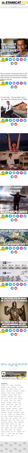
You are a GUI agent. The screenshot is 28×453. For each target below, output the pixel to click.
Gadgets (3, 404)
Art (18, 387)
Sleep (2, 427)
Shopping (15, 425)
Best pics (11, 388)
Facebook (20, 398)
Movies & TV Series (18, 416)
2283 (16, 363)
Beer (7, 388)
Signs (20, 425)
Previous (3, 363)
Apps (8, 387)
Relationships (21, 421)
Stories (6, 429)
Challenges (22, 390)
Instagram (3, 410)
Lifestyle (22, 412)
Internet (12, 410)
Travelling (19, 431)
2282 (13, 363)
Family (11, 400)
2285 (23, 363)
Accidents (3, 385)
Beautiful (3, 388)
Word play (8, 435)
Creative (15, 394)
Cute (19, 394)
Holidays (3, 408)
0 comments (2, 84)
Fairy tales (6, 400)
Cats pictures (16, 390)
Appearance (3, 387)
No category (15, 418)
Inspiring (20, 408)
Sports (15, 427)
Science (2, 425)
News (10, 418)
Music (2, 418)
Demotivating (10, 396)
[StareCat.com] (14, 3)
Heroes (19, 406)
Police (14, 420)
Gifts (20, 404)
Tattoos (10, 429)
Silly (23, 425)
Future (19, 402)
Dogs (15, 396)
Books (16, 388)
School (19, 423)
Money (5, 416)
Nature (6, 418)
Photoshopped (4, 420)
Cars (20, 388)
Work (12, 435)
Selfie (7, 425)
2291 (15, 364)
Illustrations (8, 408)
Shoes (10, 425)
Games (16, 404)
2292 (19, 364)
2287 (2, 364)
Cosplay (10, 394)
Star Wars (20, 427)
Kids (20, 410)
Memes (22, 414)
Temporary (19, 429)
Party (20, 418)
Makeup (18, 414)
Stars (2, 429)
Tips (11, 431)
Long (5, 414)
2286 (26, 363)
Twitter (9, 433)
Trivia (23, 431)
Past (24, 418)
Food (15, 400)
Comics (13, 392)
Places (9, 420)
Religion (2, 423)
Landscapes (3, 412)
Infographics (14, 408)
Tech (14, 429)
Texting (7, 431)
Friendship (3, 402)
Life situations (16, 412)
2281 (10, 363)
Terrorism (3, 431)
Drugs (2, 398)
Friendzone (9, 402)
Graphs (2, 406)
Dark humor (3, 396)
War (17, 433)
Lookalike (10, 414)
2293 (22, 364)
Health (14, 406)
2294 (25, 364)
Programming (4, 421)
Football (19, 400)
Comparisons (19, 392)
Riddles (7, 423)
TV (6, 433)
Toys (15, 431)
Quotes (15, 421)
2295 (11, 365)
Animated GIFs (18, 385)
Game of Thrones (9, 404)
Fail (2, 400)
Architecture (13, 387)
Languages (10, 412)
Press (22, 420)
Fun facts (15, 402)
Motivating (10, 416)
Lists (2, 414)
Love (14, 414)
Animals (11, 385)
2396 (16, 365)
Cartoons (3, 390)
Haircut (10, 406)
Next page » (14, 369)
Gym (7, 406)
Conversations (4, 394)
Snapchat (7, 427)
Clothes (8, 392)
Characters (3, 392)
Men (2, 416)
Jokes (16, 410)
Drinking (19, 396)
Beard (21, 387)
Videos (13, 433)
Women (2, 435)
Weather (21, 433)
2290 (12, 364)
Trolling (2, 433)
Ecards (6, 398)
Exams (15, 398)
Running (12, 423)
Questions (10, 421)
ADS (8, 385)
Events (10, 398)
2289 (9, 364)
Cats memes (9, 390)
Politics (18, 420)
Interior (8, 410)
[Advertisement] (14, 23)
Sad (16, 423)
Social (11, 427)
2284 (20, 363)
